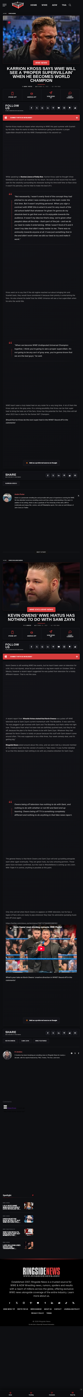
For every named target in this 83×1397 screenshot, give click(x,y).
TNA (64, 5)
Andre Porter (28, 86)
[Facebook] (31, 108)
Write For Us (22, 1309)
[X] (37, 108)
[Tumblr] (45, 1302)
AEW (54, 5)
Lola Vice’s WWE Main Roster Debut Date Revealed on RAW (11, 1207)
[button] (70, 5)
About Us (48, 1309)
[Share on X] (53, 475)
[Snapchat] (70, 108)
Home (33, 5)
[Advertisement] (21, 322)
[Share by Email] (75, 475)
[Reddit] (75, 108)
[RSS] (73, 1302)
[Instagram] (64, 108)
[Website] (71, 1053)
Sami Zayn (25, 1041)
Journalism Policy (72, 1309)
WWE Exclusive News (16, 560)
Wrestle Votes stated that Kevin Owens (39, 719)
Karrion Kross (11, 483)
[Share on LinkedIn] (59, 475)
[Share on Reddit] (70, 475)
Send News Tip (9, 1309)
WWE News (12, 13)
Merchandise (36, 1309)
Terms (49, 1313)
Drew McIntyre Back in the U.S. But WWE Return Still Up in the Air (11, 1220)
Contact (58, 1309)
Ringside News (12, 745)
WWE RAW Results (9, 1229)
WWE (44, 5)
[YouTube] (59, 108)
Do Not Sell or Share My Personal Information (41, 1324)
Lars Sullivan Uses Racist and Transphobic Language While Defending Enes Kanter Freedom (11, 1247)
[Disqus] (41, 1136)
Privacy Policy (37, 1313)
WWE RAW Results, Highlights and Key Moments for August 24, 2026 (11, 1233)
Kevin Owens (10, 1041)
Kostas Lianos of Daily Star (32, 177)
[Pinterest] (53, 108)
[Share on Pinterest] (64, 475)
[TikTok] (66, 1302)
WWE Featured (41, 1041)
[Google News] (42, 108)
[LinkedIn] (48, 108)
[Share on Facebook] (48, 475)
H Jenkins (28, 625)
